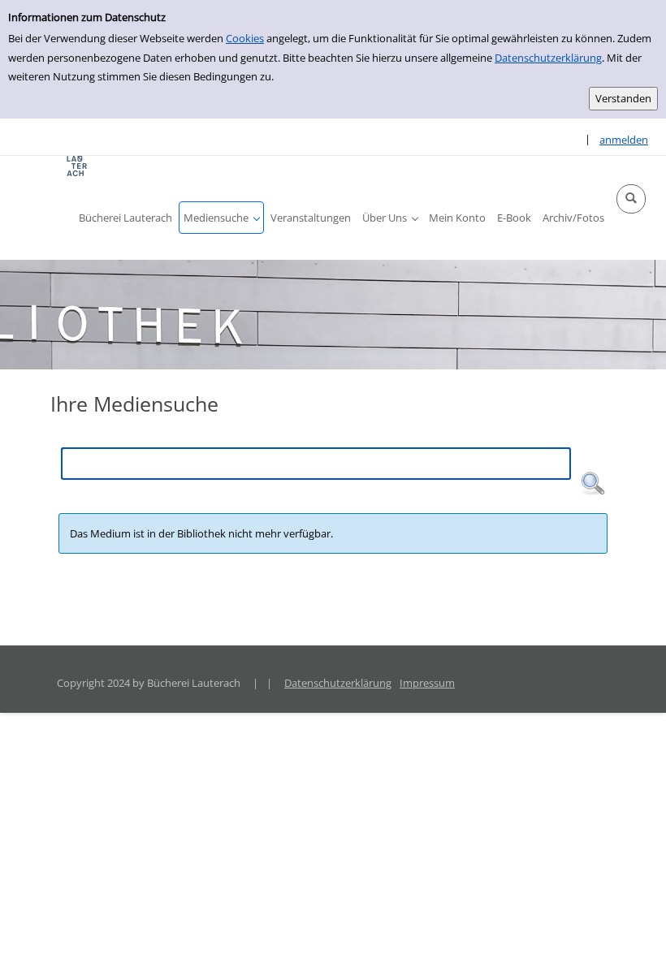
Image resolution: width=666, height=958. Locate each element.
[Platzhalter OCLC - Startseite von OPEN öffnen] (77, 166)
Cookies (245, 38)
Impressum (427, 682)
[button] (631, 199)
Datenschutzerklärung (548, 57)
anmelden (623, 139)
